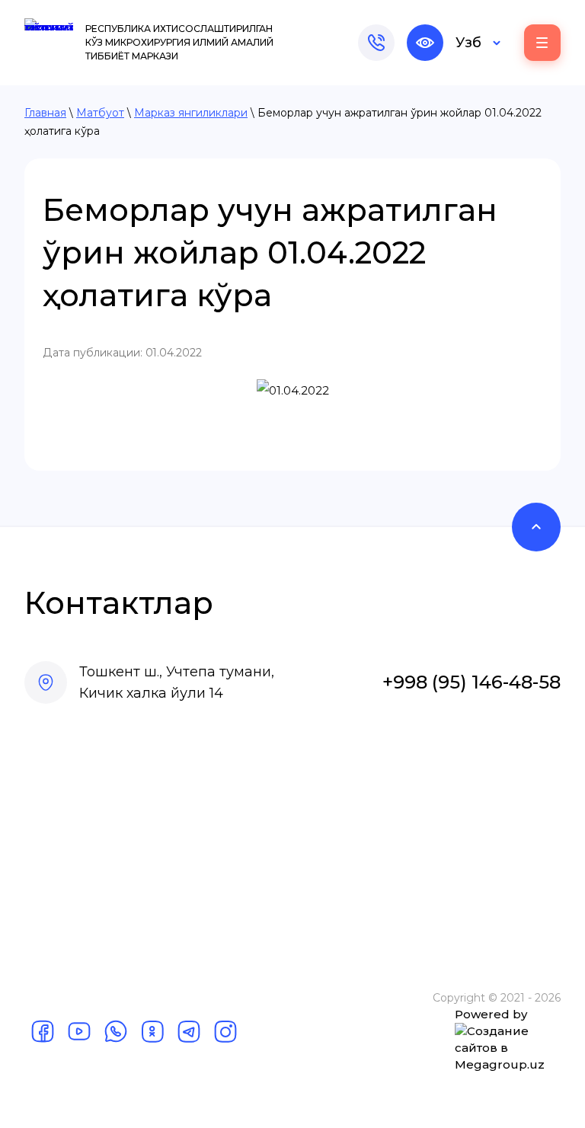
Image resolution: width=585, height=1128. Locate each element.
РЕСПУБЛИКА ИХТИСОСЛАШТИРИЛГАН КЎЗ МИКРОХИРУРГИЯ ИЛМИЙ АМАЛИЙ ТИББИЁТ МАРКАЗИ (179, 42)
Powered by (491, 1014)
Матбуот (100, 113)
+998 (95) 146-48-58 (471, 682)
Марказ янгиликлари (191, 113)
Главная (45, 113)
